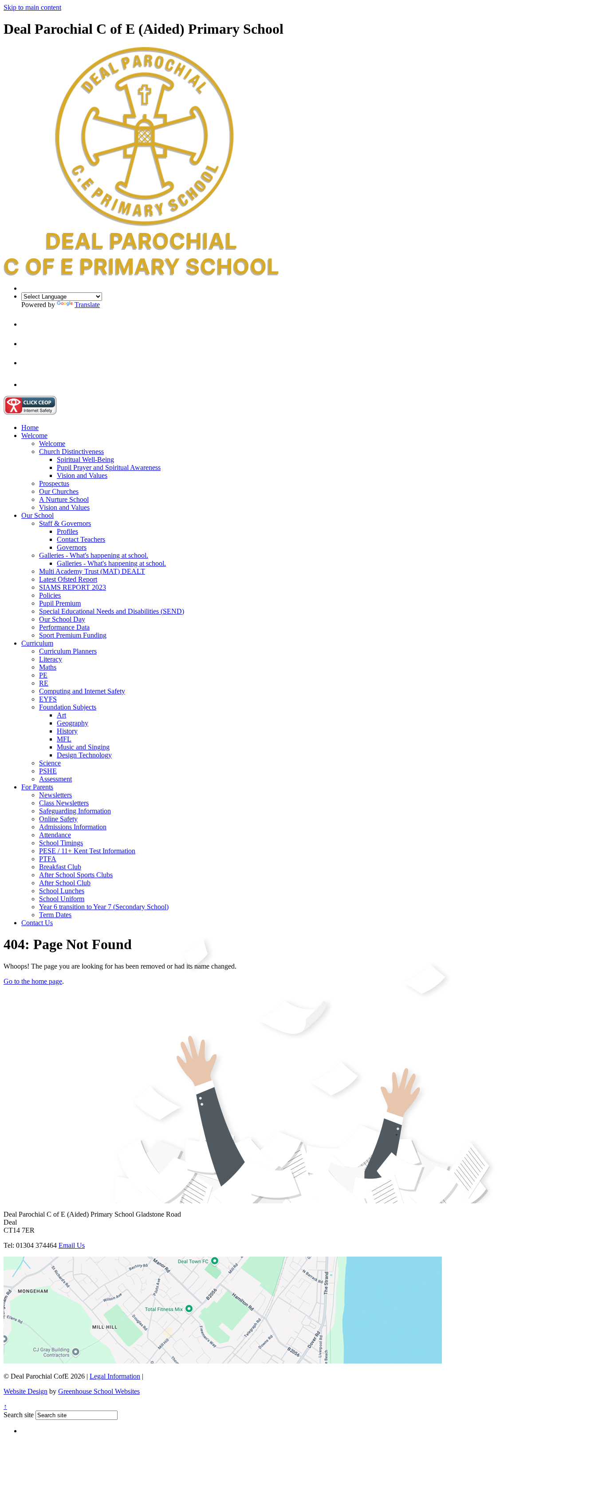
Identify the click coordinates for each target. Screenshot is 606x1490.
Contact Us (37, 922)
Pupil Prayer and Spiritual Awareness (109, 467)
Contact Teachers (81, 539)
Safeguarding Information (75, 811)
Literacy (50, 659)
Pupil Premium (60, 603)
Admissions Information (72, 827)
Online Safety (58, 819)
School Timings (61, 843)
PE (43, 675)
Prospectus (54, 483)
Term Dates (55, 914)
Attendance (55, 835)
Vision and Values (82, 475)
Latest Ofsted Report (68, 579)
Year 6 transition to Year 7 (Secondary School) (104, 907)
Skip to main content (32, 7)
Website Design (25, 1391)
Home (30, 427)
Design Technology (84, 755)
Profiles (67, 531)
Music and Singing (83, 747)
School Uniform (61, 899)
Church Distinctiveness (71, 451)
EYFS (48, 699)
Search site (19, 1415)
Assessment (55, 779)
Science (50, 763)
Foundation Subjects (67, 707)
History (67, 731)
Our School (37, 515)
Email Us (72, 1245)
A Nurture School (64, 499)
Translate (87, 304)
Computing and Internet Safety (82, 691)
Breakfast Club (60, 867)
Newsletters (55, 795)
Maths (47, 667)
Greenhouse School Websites (99, 1391)
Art (61, 715)
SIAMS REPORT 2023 (72, 587)
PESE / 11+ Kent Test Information (87, 851)
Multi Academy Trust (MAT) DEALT (92, 571)
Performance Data (64, 627)
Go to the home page (33, 981)
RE (43, 683)
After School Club (65, 883)
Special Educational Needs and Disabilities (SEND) (111, 611)
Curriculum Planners (68, 651)
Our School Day (62, 619)
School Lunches (61, 891)
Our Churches (59, 491)
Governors (72, 547)
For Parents (37, 787)
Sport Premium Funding (72, 635)
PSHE (48, 771)
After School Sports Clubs (76, 875)
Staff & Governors (65, 523)
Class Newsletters (64, 803)
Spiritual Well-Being (85, 459)
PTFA (47, 859)
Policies (50, 595)
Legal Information (115, 1376)
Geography (72, 723)
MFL (64, 739)
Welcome (34, 435)
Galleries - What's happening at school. (93, 555)
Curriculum (37, 643)
